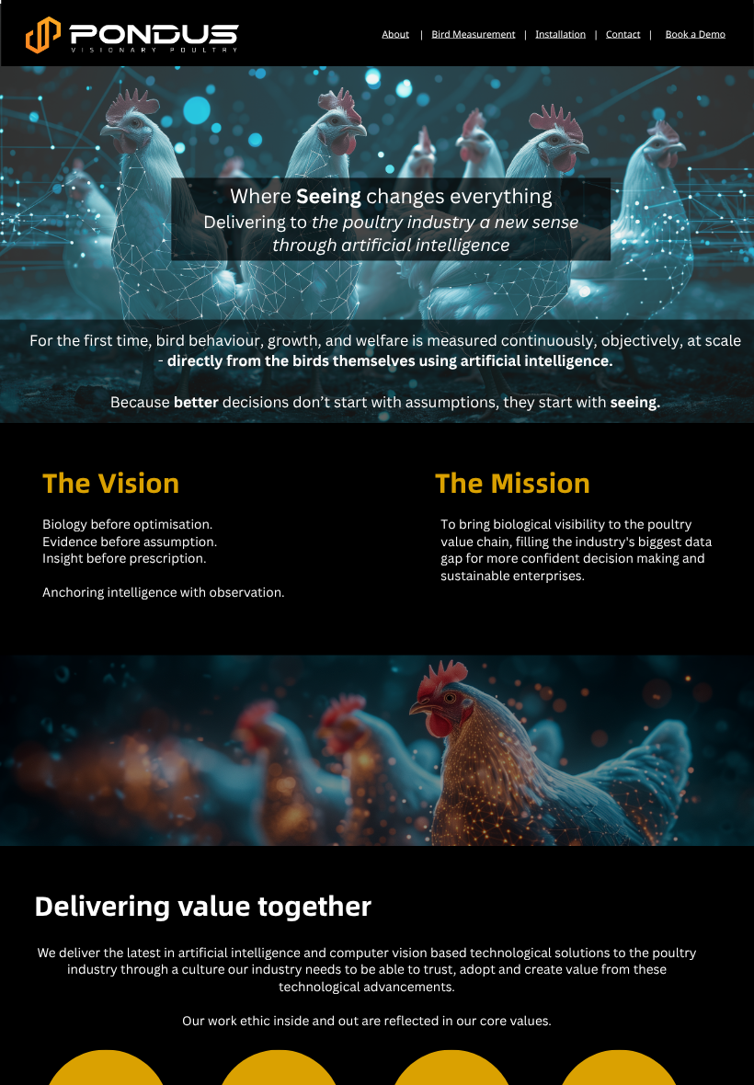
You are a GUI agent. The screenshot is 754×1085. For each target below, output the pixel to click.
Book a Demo (695, 35)
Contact (623, 35)
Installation (560, 35)
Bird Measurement (473, 35)
